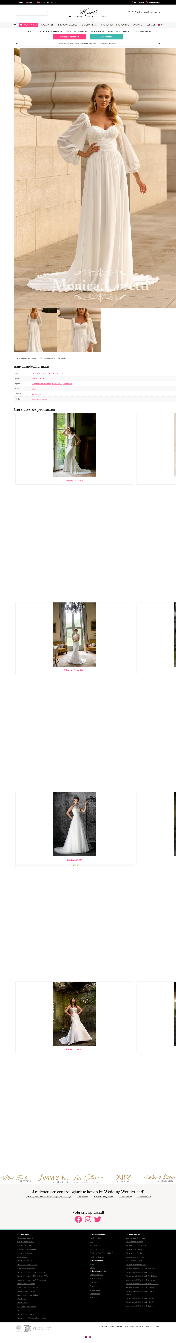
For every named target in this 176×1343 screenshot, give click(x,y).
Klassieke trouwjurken (26, 1306)
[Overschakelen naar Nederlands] (85, 1336)
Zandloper (67, 383)
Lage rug (35, 399)
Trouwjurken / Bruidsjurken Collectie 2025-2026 (77, 43)
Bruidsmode (22, 1299)
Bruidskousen (95, 1290)
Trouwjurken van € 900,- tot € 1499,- (32, 1272)
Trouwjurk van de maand (27, 1264)
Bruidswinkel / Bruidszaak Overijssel (141, 1298)
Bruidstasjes (95, 1293)
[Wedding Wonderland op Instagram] (88, 1217)
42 (46, 373)
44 (50, 373)
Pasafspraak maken (47, 2)
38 (40, 373)
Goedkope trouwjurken (27, 1238)
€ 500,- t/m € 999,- (25, 1245)
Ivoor (34, 388)
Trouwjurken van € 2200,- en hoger (32, 1280)
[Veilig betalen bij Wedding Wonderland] (38, 1328)
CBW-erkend (82, 31)
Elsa (91, 1241)
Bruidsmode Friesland (135, 1249)
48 (56, 373)
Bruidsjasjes (95, 1286)
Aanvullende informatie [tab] (26, 358)
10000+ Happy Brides (103, 31)
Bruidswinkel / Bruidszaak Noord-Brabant (140, 1293)
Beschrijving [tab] (63, 358)
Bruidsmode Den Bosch (136, 1245)
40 (43, 373)
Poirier (92, 1267)
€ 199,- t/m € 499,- (25, 1241)
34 (33, 373)
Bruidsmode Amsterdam (136, 1238)
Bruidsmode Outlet (134, 1261)
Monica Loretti (38, 378)
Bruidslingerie (95, 1278)
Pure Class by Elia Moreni (28, 1287)
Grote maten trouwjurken (27, 1295)
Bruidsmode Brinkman (26, 1291)
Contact (31, 2)
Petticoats (94, 1297)
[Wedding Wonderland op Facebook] (78, 1217)
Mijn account (138, 2)
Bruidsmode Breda (134, 1253)
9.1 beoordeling (125, 31)
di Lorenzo (94, 1264)
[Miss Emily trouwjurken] (158, 1178)
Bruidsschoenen (96, 1274)
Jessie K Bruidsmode (26, 1253)
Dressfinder (106, 36)
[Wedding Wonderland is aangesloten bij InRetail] (19, 1328)
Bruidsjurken (22, 1303)
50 (60, 373)
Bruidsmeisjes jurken (26, 1261)
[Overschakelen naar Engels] (90, 1336)
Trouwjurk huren (24, 1310)
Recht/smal (57, 383)
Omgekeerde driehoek (41, 383)
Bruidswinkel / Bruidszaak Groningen (141, 1280)
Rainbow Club (95, 1238)
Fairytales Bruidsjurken (26, 1249)
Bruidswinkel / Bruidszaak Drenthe (140, 1272)
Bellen (20, 2)
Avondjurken (22, 1257)
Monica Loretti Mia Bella (107, 43)
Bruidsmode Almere (134, 1241)
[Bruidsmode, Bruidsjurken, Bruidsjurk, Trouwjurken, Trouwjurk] (15, 24)
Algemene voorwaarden (134, 1326)
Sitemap (149, 1326)
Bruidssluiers (95, 1282)
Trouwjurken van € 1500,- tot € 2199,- (33, 1276)
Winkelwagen (154, 2)
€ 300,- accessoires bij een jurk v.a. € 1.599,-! (49, 31)
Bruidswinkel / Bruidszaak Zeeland (140, 1306)
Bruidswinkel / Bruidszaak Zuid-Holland (142, 1283)
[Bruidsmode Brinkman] (123, 1178)
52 (63, 373)
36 (36, 373)
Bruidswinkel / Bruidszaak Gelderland (141, 1276)
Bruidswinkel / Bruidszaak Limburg (140, 1287)
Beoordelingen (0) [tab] (47, 358)
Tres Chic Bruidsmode (26, 1283)
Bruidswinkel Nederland (136, 1264)
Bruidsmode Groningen (135, 1257)
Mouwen (44, 399)
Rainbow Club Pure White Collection (105, 1253)
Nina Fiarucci (95, 1245)
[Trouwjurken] (17, 1178)
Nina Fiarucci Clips (97, 1249)
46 (53, 373)
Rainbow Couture (97, 1257)
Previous (2, 1178)
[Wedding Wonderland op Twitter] (97, 1217)
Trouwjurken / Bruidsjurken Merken (31, 1318)
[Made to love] (88, 1178)
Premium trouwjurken (26, 1268)
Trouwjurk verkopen (25, 1314)
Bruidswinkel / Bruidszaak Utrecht (140, 1302)
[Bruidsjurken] (52, 1178)
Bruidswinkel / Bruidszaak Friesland (140, 1268)
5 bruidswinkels (144, 31)
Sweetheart (37, 394)
